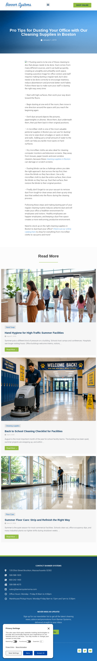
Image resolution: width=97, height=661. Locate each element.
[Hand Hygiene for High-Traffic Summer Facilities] (48, 295)
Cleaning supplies (13, 426)
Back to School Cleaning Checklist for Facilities (33, 431)
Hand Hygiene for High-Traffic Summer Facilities (34, 332)
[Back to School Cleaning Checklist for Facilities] (48, 389)
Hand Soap (10, 327)
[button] (48, 5)
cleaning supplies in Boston (58, 159)
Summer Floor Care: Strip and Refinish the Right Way (37, 519)
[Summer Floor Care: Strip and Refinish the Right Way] (48, 482)
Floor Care (10, 514)
